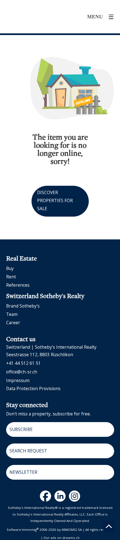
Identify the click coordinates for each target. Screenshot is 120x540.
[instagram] (74, 496)
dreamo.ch (71, 538)
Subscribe (21, 429)
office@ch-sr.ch (21, 372)
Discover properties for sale (55, 200)
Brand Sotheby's (23, 306)
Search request (28, 451)
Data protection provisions (33, 388)
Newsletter (23, 472)
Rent (11, 277)
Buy (10, 268)
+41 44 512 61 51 (23, 363)
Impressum (18, 380)
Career (13, 322)
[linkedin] (60, 496)
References (18, 285)
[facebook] (45, 496)
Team (12, 314)
